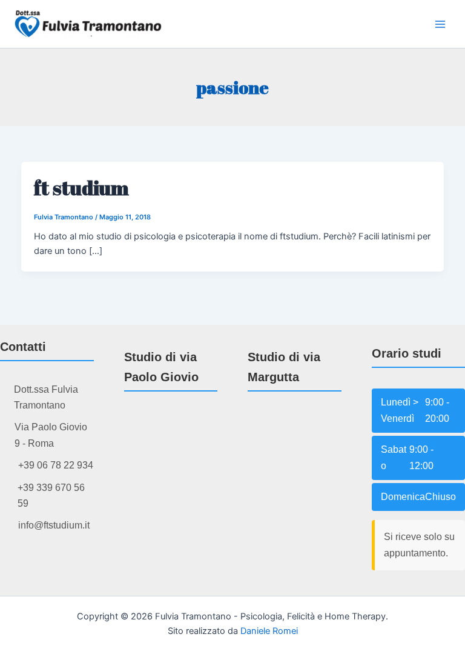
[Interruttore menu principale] (440, 24)
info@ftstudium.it (54, 525)
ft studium (81, 187)
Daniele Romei (269, 630)
